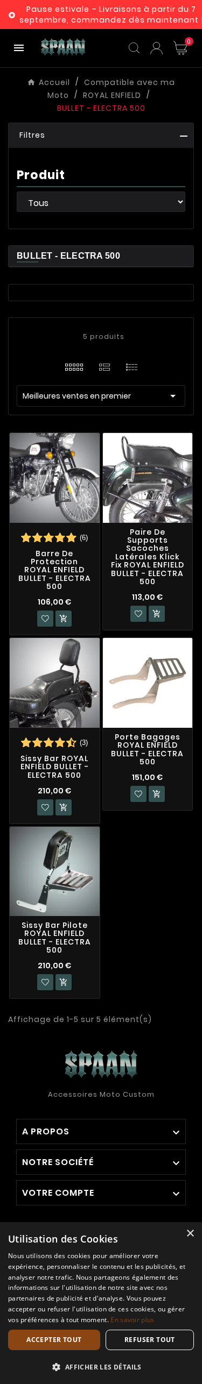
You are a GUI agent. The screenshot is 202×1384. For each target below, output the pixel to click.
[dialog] (101, 1303)
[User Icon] (156, 48)
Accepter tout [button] (53, 1339)
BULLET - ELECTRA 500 (68, 255)
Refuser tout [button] (149, 1339)
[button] (101, 135)
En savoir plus (132, 1319)
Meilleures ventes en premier (101, 395)
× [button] (190, 1234)
